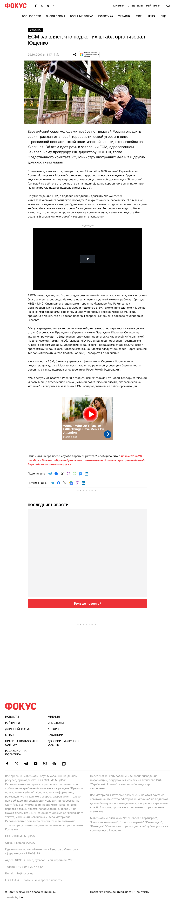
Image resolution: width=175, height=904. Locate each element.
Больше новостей (87, 603)
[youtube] (35, 764)
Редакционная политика (16, 752)
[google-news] (54, 764)
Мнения (118, 5)
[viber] (45, 764)
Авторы (53, 729)
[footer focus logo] (21, 706)
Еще (163, 16)
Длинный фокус (17, 729)
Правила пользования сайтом (22, 742)
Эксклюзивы (55, 16)
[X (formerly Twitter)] (42, 5)
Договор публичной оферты (63, 742)
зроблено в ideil (16, 897)
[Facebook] (36, 5)
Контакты (143, 892)
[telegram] (26, 764)
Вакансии (55, 735)
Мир (139, 16)
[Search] (168, 5)
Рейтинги (153, 5)
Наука (151, 16)
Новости (12, 716)
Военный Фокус (81, 16)
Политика (105, 16)
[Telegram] (48, 5)
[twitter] (17, 764)
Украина (124, 16)
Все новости (31, 16)
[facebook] (7, 764)
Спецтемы (135, 5)
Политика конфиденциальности (111, 892)
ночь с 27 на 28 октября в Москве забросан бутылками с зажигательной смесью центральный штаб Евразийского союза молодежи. (86, 460)
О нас (9, 735)
